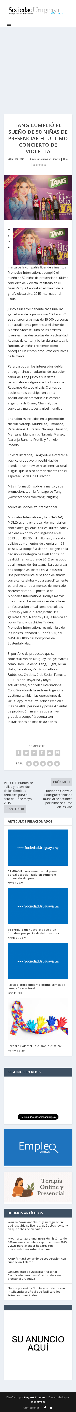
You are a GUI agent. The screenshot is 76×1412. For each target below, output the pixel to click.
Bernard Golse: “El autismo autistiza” (35, 1046)
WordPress (38, 1401)
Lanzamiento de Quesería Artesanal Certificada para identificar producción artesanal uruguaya (34, 1275)
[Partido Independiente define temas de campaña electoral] (38, 961)
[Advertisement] (38, 67)
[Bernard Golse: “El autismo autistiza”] (38, 1019)
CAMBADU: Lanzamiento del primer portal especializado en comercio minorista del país (33, 874)
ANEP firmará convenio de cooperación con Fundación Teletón (37, 1260)
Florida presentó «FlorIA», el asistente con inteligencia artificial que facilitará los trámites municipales (36, 1291)
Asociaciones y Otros (45, 159)
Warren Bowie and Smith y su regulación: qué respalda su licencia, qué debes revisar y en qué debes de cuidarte (38, 1225)
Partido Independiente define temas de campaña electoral (36, 986)
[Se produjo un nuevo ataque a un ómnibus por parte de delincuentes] (38, 906)
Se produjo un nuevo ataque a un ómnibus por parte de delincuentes (33, 931)
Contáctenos (31, 1407)
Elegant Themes (34, 1397)
